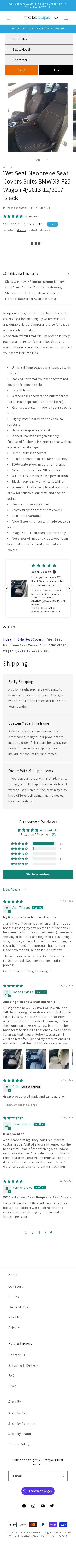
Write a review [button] (38, 874)
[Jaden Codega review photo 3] (59, 1059)
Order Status (18, 1307)
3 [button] (39, 1232)
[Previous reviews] (7, 588)
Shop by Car (17, 1413)
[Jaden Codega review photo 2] (36, 1059)
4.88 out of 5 (49, 830)
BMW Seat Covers (30, 639)
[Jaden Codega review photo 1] (13, 1059)
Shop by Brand (19, 1434)
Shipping (21, 230)
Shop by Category (22, 1423)
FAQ (11, 1375)
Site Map (15, 1317)
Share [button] (12, 626)
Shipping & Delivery (23, 1365)
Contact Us (16, 1355)
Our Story (15, 1286)
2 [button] (33, 1232)
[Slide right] (47, 159)
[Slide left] (28, 159)
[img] (13, 901)
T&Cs (12, 1386)
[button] (8, 17)
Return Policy (19, 1444)
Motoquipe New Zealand (27, 1532)
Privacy (14, 1327)
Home (7, 639)
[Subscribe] (62, 1476)
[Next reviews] (69, 588)
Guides (13, 1297)
